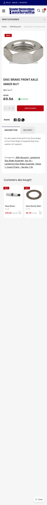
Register (23, 3)
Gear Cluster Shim (33, 206)
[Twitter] (19, 119)
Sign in (14, 3)
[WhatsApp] (23, 119)
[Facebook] (15, 119)
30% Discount (22, 157)
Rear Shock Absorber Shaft (11, 207)
